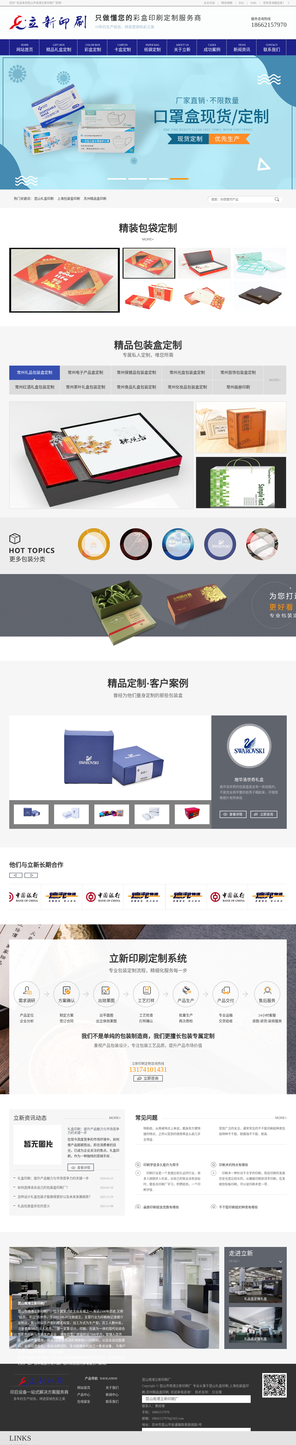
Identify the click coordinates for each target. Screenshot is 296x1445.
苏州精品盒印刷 (95, 198)
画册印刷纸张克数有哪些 (161, 1187)
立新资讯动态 (30, 1118)
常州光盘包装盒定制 (187, 372)
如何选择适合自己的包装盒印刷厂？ (43, 1187)
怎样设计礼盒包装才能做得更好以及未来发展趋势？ (55, 1197)
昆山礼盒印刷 (44, 198)
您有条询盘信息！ (275, 3)
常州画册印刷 (238, 387)
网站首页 (24, 48)
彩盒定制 (92, 48)
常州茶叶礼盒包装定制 (85, 387)
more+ (148, 239)
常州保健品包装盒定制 (136, 372)
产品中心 (83, 1394)
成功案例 (212, 48)
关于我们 (112, 1387)
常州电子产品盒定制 (85, 372)
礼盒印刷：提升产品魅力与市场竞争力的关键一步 (93, 1130)
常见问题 (146, 1118)
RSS (241, 3)
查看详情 (235, 814)
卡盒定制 (122, 48)
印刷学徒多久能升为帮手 (161, 1145)
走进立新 (241, 1253)
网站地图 (226, 3)
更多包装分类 (27, 559)
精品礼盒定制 (58, 48)
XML (253, 3)
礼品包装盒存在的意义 (34, 1206)
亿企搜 (217, 1392)
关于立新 (182, 48)
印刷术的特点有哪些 (233, 1145)
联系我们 (271, 48)
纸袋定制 (152, 48)
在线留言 (83, 1401)
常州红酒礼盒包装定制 (34, 387)
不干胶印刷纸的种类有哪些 (238, 1187)
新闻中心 (112, 1394)
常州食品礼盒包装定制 (136, 387)
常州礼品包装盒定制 (34, 372)
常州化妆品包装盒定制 (187, 387)
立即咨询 (266, 814)
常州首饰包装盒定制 (238, 372)
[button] (117, 179)
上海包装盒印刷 (68, 198)
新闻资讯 (242, 48)
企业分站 (209, 3)
